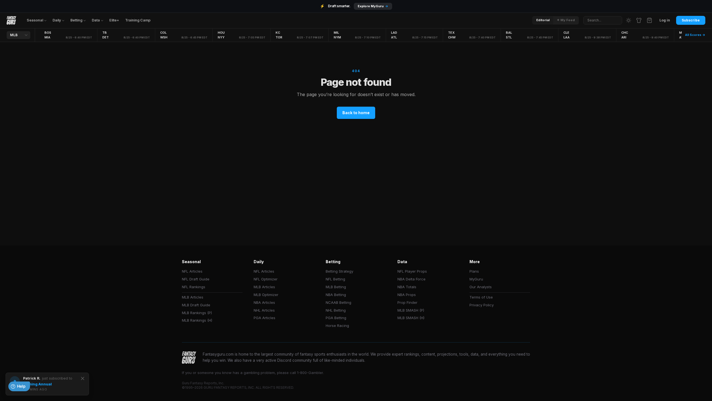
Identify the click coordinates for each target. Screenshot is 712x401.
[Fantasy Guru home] (11, 20)
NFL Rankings (193, 287)
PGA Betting (336, 318)
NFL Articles (192, 271)
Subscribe (691, 20)
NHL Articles (264, 310)
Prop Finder (407, 302)
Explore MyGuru (373, 6)
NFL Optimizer (266, 279)
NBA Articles (264, 302)
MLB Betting (336, 287)
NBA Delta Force (411, 279)
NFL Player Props (412, 271)
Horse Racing (337, 325)
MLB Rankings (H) (197, 320)
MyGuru (476, 279)
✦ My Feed (566, 20)
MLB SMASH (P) (410, 310)
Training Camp (137, 20)
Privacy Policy (481, 305)
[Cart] (649, 20)
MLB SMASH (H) (410, 318)
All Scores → (695, 35)
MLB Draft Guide (196, 305)
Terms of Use (481, 297)
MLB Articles (192, 297)
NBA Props (406, 294)
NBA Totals (406, 287)
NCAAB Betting (338, 302)
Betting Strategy (339, 271)
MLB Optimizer (266, 294)
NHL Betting (336, 310)
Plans (474, 271)
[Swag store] (639, 20)
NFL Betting (335, 279)
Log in (664, 20)
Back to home (356, 112)
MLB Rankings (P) (197, 312)
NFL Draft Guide (195, 279)
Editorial (543, 20)
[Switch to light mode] (628, 20)
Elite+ (114, 20)
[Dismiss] (82, 378)
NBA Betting (336, 294)
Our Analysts (480, 287)
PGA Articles (264, 318)
